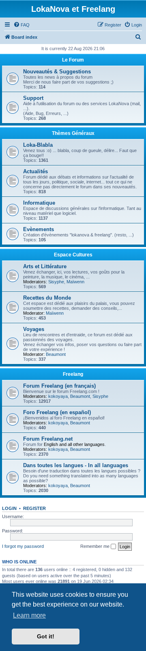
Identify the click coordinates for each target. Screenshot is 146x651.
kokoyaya (58, 396)
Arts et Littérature (45, 266)
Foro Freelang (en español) (57, 412)
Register (34, 508)
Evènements (38, 229)
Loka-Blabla (38, 145)
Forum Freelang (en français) (59, 386)
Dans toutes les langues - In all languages (75, 465)
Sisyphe (56, 281)
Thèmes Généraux (73, 133)
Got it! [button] (45, 636)
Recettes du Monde (47, 298)
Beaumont (56, 354)
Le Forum (73, 60)
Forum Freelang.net (48, 439)
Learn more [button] (29, 615)
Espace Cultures (73, 255)
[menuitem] (21, 25)
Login (9, 508)
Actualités (35, 171)
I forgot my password (23, 546)
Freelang (73, 374)
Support (33, 98)
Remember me (95, 546)
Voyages (33, 329)
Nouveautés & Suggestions (57, 71)
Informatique (39, 203)
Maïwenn (75, 281)
